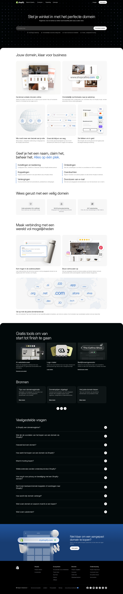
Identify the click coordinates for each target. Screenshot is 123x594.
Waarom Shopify (30, 2)
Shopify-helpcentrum (95, 569)
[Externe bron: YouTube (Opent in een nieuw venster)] (94, 588)
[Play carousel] (61, 408)
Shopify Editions (38, 569)
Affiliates (55, 579)
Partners (55, 577)
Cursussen (73, 572)
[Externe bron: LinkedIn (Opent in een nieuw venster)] (103, 588)
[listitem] (61, 394)
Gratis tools (74, 574)
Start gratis (103, 2)
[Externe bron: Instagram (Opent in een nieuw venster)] (97, 588)
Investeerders (38, 572)
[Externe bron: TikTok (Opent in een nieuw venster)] (100, 588)
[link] (100, 28)
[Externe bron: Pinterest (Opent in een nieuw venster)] (106, 588)
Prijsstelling (48, 2)
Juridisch (45, 587)
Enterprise (55, 2)
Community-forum (94, 572)
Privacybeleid (53, 587)
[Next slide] (65, 408)
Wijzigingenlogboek (75, 577)
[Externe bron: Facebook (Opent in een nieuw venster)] (87, 588)
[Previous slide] (58, 408)
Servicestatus (93, 577)
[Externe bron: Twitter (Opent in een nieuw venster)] (91, 588)
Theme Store (56, 572)
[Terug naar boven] (17, 567)
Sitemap (60, 587)
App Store (55, 574)
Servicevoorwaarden (36, 587)
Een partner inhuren (94, 574)
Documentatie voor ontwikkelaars (61, 569)
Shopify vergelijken (75, 569)
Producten (39, 2)
